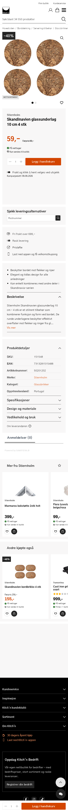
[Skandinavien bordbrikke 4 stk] (25, 568)
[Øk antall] (21, 161)
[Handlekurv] (57, 10)
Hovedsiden (8, 28)
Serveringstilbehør (42, 28)
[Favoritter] (7, 531)
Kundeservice (59, 3)
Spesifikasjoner (18, 400)
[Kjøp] (14, 531)
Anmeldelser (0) (20, 437)
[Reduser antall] (10, 161)
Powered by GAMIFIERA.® (17, 450)
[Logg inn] (51, 10)
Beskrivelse (15, 296)
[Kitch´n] (6, 10)
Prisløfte (17, 247)
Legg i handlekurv (43, 161)
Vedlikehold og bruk (21, 417)
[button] (61, 102)
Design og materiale (21, 408)
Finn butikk (43, 3)
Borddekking (23, 28)
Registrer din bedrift (20, 784)
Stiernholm (13, 115)
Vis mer (11, 327)
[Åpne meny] (64, 10)
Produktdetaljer (18, 348)
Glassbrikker (41, 384)
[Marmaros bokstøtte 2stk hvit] (25, 485)
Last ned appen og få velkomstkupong (34, 254)
